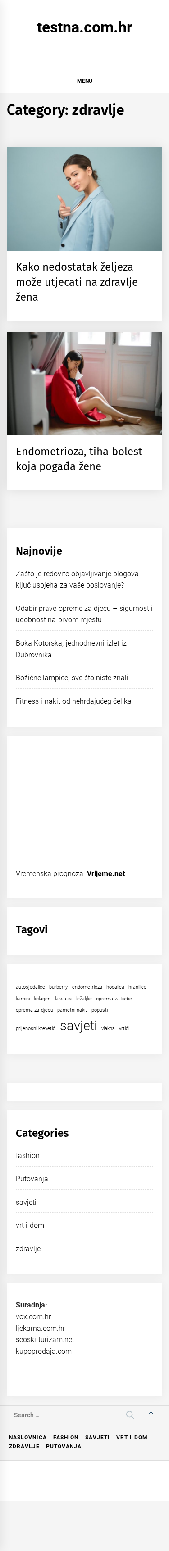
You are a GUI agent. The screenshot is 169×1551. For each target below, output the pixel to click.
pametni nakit (72, 1010)
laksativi (63, 999)
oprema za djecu (34, 1010)
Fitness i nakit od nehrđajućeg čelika (74, 701)
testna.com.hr (84, 27)
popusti (99, 1010)
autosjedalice (30, 987)
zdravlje (28, 1248)
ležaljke (84, 999)
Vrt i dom (132, 1437)
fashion (28, 1155)
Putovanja (32, 1179)
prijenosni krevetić (35, 1028)
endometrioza (87, 987)
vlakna (108, 1028)
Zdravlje (24, 1446)
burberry (58, 987)
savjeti (78, 1025)
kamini (23, 999)
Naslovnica (28, 1437)
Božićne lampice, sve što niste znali (72, 678)
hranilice (137, 987)
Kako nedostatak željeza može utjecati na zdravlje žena (77, 282)
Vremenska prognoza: (70, 873)
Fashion (65, 1437)
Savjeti (97, 1437)
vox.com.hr (33, 1316)
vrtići (124, 1028)
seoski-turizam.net (45, 1339)
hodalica (115, 987)
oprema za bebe (114, 999)
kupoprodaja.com (44, 1351)
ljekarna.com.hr (40, 1328)
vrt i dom (30, 1225)
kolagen (42, 999)
